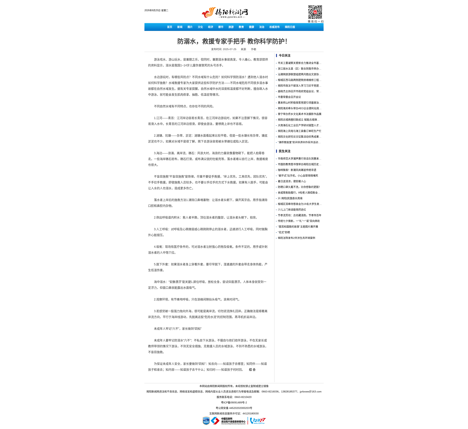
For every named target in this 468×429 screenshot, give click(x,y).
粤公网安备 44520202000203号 (234, 408)
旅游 (231, 26)
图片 (190, 26)
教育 (241, 26)
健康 (251, 26)
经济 (210, 26)
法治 (261, 26)
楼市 (220, 26)
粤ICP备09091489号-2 (234, 402)
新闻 (179, 26)
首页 (169, 26)
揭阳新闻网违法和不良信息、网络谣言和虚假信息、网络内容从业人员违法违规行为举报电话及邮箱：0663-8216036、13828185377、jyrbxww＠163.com (234, 391)
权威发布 (274, 26)
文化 (200, 26)
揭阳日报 (290, 26)
